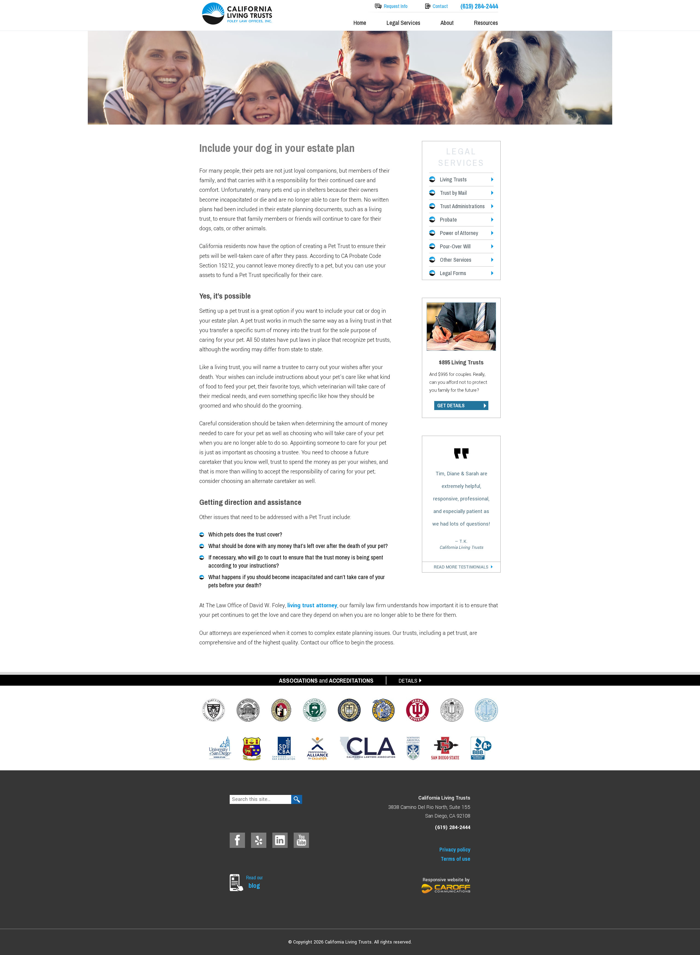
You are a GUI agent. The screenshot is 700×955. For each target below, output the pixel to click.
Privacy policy (454, 849)
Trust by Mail (453, 192)
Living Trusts (453, 179)
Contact (440, 6)
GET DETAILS (451, 405)
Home (359, 23)
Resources (486, 23)
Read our (254, 882)
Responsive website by (446, 880)
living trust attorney (312, 605)
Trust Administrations (462, 206)
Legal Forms (453, 273)
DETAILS (408, 680)
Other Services (455, 259)
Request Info (395, 6)
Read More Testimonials (461, 567)
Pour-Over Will (455, 246)
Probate (448, 219)
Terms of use (455, 858)
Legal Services (403, 23)
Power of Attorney (459, 233)
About (447, 23)
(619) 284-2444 (479, 6)
